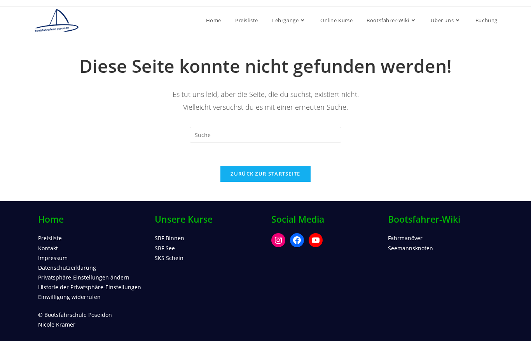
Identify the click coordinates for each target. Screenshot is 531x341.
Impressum (53, 258)
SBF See (165, 248)
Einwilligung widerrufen (69, 297)
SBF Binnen (169, 238)
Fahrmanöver (405, 238)
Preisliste (50, 238)
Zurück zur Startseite (265, 173)
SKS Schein (169, 258)
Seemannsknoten (410, 248)
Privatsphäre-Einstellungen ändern (83, 277)
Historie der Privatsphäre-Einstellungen (89, 287)
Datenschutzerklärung (67, 267)
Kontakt (48, 248)
